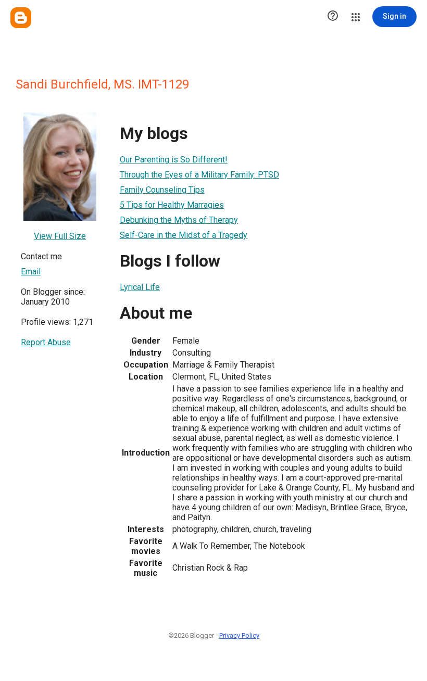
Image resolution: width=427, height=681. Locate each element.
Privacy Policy (239, 635)
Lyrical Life (140, 287)
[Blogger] (20, 17)
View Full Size (60, 236)
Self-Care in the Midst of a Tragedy (183, 235)
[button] (332, 16)
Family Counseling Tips (162, 190)
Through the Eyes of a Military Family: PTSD (199, 175)
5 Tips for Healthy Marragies (172, 205)
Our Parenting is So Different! (174, 160)
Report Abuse (46, 342)
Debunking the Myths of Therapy (179, 220)
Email (31, 271)
